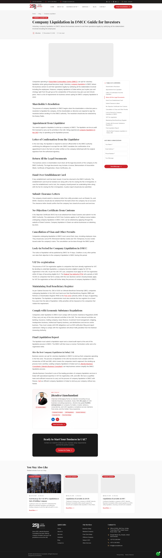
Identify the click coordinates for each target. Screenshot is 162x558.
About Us (60, 531)
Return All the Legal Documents (115, 97)
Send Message (115, 166)
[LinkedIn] (113, 1)
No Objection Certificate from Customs (116, 106)
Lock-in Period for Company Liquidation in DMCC (114, 113)
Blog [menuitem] (94, 7)
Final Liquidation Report (112, 128)
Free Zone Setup (87, 534)
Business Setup (87, 528)
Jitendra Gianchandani (64, 395)
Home (34, 13)
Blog (40, 13)
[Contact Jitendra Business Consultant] (57, 419)
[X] (111, 1)
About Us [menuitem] (60, 7)
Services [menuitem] (85, 7)
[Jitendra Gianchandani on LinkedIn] (53, 419)
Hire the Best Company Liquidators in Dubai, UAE (117, 131)
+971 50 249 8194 (37, 1)
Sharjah (130, 1)
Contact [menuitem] (102, 7)
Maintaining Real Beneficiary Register (116, 120)
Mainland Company (88, 531)
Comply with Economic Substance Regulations (115, 124)
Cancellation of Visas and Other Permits (117, 109)
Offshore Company (88, 537)
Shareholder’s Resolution (113, 86)
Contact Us (61, 543)
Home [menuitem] (52, 7)
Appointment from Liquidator (114, 89)
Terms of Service (129, 554)
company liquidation (78, 84)
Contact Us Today (64, 450)
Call (39, 381)
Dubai (125, 1)
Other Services (87, 543)
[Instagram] (109, 1)
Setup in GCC (86, 540)
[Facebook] (106, 1)
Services (60, 534)
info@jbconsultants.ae (68, 1)
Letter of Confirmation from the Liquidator (114, 93)
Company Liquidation (50, 13)
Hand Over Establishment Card (114, 100)
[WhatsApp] (118, 1)
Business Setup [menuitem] (72, 7)
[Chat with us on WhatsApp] (158, 554)
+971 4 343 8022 (52, 1)
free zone (67, 296)
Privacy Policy (120, 554)
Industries (60, 537)
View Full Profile (58, 424)
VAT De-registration (111, 117)
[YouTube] (115, 1)
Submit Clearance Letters (113, 103)
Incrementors (38, 555)
